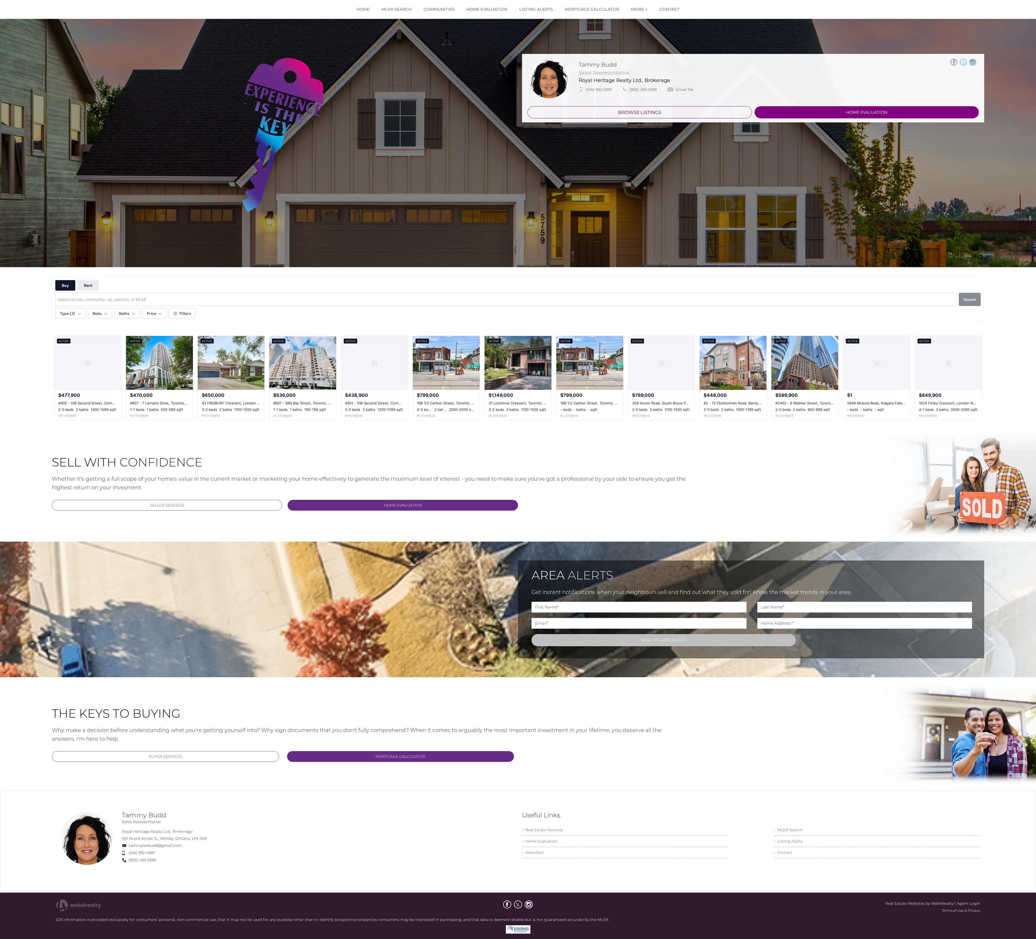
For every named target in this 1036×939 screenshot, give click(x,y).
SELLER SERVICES (167, 505)
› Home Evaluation (540, 841)
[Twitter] (518, 904)
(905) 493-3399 (643, 89)
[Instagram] (529, 904)
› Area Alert (533, 852)
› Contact (783, 852)
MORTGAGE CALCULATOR (400, 756)
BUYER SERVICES (165, 756)
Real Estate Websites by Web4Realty (919, 903)
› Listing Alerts (788, 841)
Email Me (685, 89)
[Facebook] (507, 904)
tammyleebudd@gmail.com (155, 845)
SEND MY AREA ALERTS (663, 640)
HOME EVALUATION (866, 112)
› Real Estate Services (542, 829)
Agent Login (968, 903)
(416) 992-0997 (599, 89)
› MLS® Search (788, 829)
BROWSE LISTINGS (639, 112)
